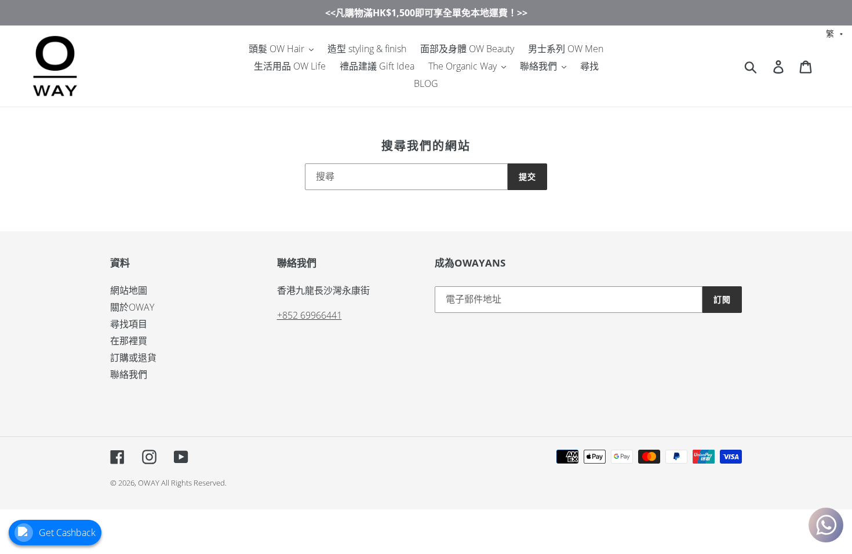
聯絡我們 (128, 374)
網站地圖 (128, 290)
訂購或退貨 (133, 357)
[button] (834, 32)
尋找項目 (128, 324)
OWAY (148, 483)
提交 (527, 176)
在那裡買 (128, 340)
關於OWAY (132, 307)
